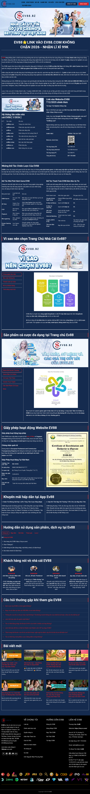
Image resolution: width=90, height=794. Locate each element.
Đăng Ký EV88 (50, 724)
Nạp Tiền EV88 (50, 732)
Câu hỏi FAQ (27, 740)
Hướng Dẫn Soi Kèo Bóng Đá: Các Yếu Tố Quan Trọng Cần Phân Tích (54, 694)
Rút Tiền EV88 (50, 736)
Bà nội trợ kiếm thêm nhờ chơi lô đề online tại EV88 (77, 664)
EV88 (23, 2)
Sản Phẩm (30, 2)
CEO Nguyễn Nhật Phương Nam (33, 757)
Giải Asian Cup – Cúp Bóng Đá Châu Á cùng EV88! (33, 664)
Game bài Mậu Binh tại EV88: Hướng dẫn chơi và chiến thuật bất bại (53, 664)
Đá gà (37, 2)
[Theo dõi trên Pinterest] (6, 753)
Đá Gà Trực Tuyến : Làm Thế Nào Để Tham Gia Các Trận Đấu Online (9, 664)
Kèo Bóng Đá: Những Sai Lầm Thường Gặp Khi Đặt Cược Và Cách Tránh (77, 694)
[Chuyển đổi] (3, 606)
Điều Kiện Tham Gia (30, 736)
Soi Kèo (51, 2)
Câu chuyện (59, 2)
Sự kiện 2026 (26, 5)
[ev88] (10, 4)
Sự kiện (26, 753)
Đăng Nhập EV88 (51, 728)
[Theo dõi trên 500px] (16, 753)
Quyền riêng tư (28, 732)
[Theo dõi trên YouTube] (13, 753)
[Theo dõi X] (3, 753)
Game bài (43, 2)
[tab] (12, 274)
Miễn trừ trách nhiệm (30, 744)
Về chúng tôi (27, 749)
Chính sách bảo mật (30, 728)
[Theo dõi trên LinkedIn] (9, 753)
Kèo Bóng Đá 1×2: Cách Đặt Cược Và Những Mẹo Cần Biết (11, 694)
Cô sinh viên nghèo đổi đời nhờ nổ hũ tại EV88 (31, 694)
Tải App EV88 (50, 740)
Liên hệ (26, 724)
